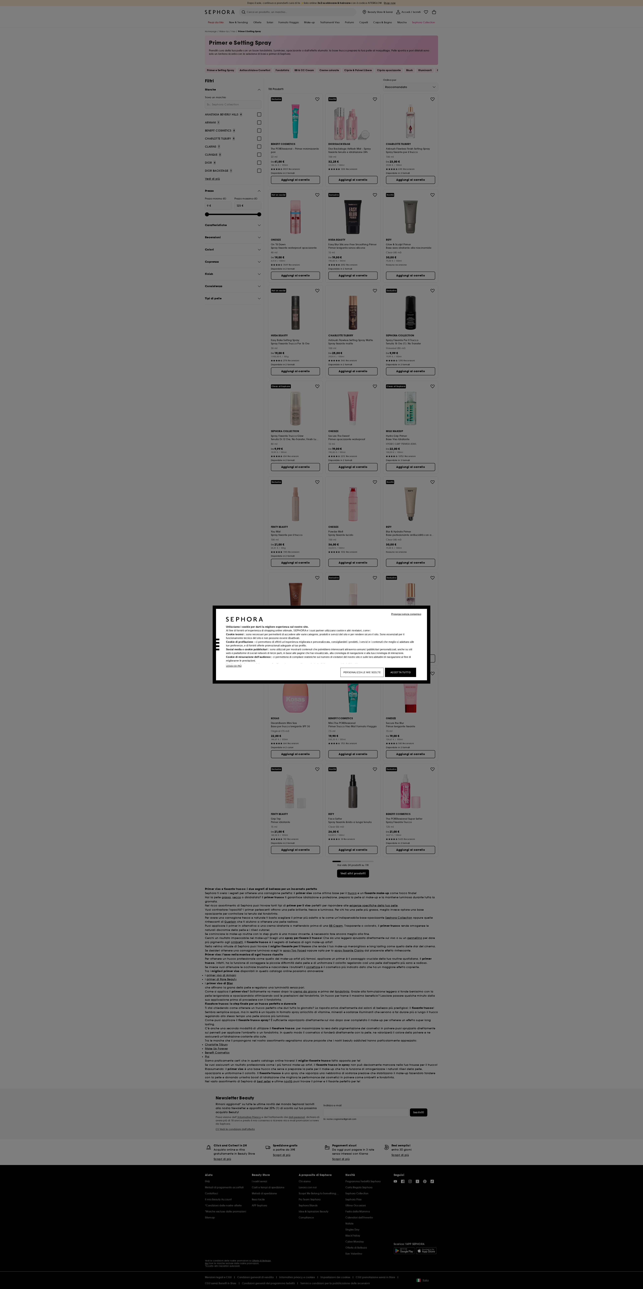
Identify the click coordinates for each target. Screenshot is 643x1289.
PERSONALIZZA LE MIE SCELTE (362, 672)
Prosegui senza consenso (406, 613)
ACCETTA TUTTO (400, 672)
